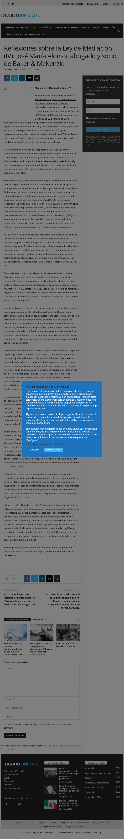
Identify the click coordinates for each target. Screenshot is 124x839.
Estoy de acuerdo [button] (53, 450)
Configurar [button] (34, 450)
